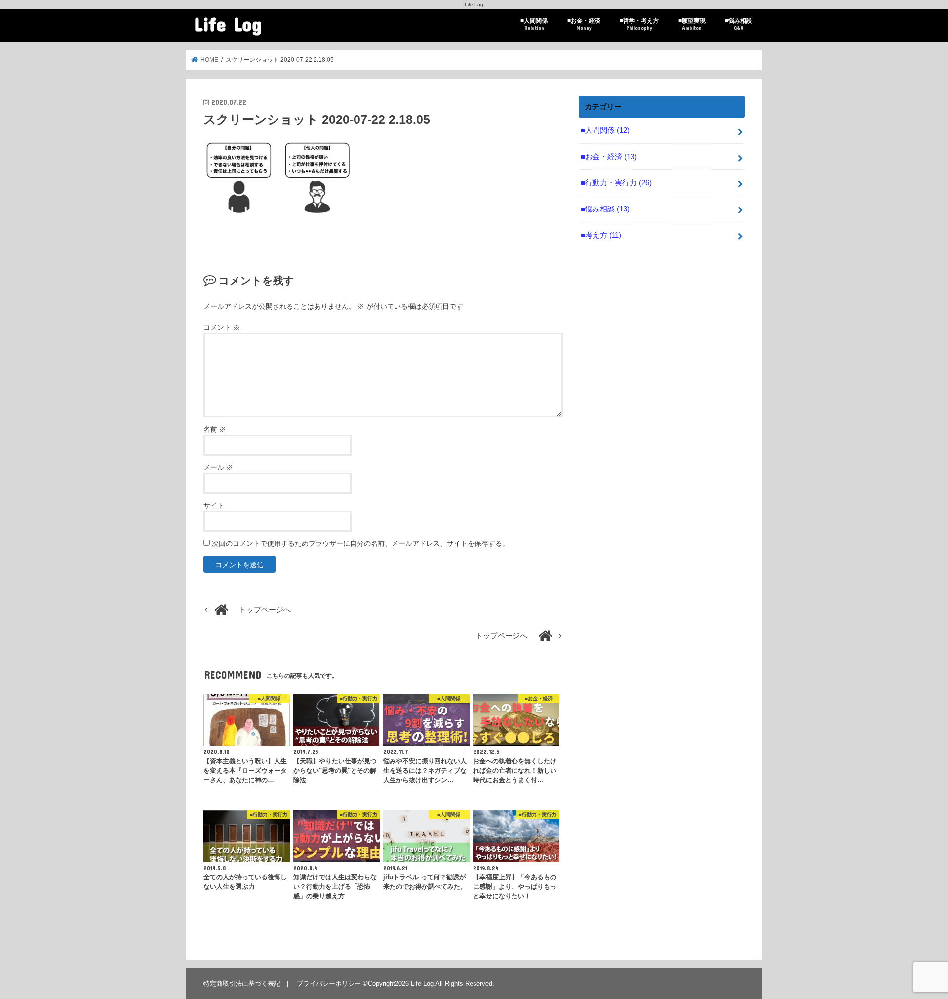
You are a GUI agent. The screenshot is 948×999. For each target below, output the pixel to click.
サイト (213, 505)
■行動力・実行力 (616, 183)
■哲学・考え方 (639, 24)
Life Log (228, 23)
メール (218, 467)
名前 (214, 429)
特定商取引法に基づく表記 (241, 983)
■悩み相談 (738, 24)
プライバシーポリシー (329, 983)
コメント (221, 327)
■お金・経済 (583, 24)
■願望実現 (692, 24)
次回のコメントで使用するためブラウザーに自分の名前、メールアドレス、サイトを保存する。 (360, 543)
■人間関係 (534, 24)
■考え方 (601, 235)
